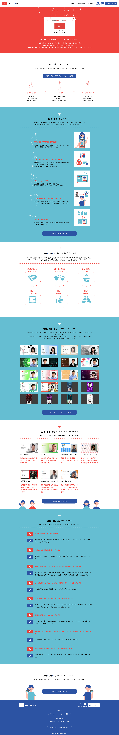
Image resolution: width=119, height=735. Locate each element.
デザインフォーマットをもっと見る (59, 412)
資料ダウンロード (111, 3)
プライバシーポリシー (63, 721)
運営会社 (52, 721)
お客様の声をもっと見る (59, 501)
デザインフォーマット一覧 (78, 3)
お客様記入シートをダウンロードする (59, 727)
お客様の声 (90, 3)
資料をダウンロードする (59, 234)
